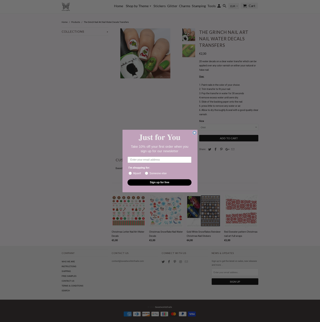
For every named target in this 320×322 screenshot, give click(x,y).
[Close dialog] (194, 132)
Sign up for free (159, 182)
